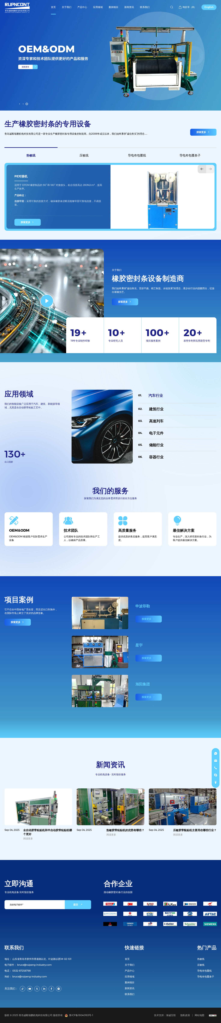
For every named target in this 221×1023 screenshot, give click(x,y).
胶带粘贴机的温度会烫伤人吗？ (125, 830)
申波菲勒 (142, 645)
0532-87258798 (21, 970)
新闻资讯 (129, 988)
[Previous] (202, 169)
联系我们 (129, 994)
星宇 (139, 684)
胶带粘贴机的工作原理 (58, 830)
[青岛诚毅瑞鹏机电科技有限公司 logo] (17, 7)
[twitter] (37, 988)
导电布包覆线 (137, 155)
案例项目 (129, 982)
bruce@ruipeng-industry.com (34, 964)
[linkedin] (44, 988)
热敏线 (30, 155)
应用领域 (129, 976)
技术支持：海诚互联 (165, 1015)
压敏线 (84, 155)
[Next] (210, 169)
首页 (127, 959)
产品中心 (129, 970)
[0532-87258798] (215, 768)
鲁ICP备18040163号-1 (81, 1015)
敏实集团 (142, 606)
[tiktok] (22, 988)
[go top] (215, 782)
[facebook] (51, 988)
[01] (19, 104)
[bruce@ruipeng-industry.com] (215, 760)
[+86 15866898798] (215, 753)
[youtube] (29, 988)
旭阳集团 (142, 723)
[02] (23, 104)
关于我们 (129, 964)
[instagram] (58, 988)
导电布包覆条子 (190, 155)
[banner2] (110, 55)
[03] (27, 104)
